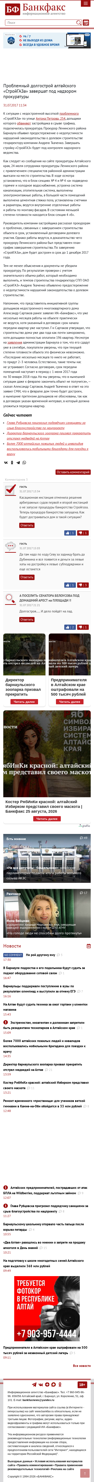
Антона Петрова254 (50, 118)
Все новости (82, 1366)
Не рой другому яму (40, 955)
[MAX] (54, 1384)
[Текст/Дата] (86, 23)
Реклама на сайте (62, 1469)
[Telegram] (18, 462)
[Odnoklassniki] (60, 1384)
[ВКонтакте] (6, 462)
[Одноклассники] (12, 462)
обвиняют (24, 123)
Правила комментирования (35, 1465)
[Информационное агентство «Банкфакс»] (35, 9)
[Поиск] (79, 22)
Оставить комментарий (73, 472)
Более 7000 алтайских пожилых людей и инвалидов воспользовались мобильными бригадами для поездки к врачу (47, 448)
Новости (12, 946)
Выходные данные (20, 1461)
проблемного (69, 113)
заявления (14, 342)
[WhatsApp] (24, 462)
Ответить (27, 525)
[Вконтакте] (41, 1384)
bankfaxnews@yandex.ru (38, 1400)
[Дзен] (47, 1384)
